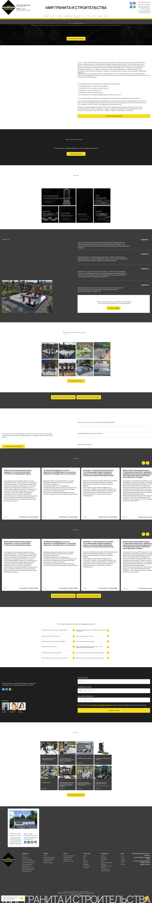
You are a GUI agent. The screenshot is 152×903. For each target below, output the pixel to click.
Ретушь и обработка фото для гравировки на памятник (49, 759)
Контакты (76, 17)
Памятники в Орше (46, 782)
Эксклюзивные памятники (28, 869)
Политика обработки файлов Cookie (142, 858)
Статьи (88, 16)
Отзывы (93, 16)
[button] (76, 39)
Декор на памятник (105, 869)
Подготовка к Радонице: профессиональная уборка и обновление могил (84, 784)
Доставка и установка (68, 861)
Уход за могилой (67, 859)
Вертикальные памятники (28, 861)
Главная (70, 23)
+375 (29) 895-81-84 (144, 7)
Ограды (52, 16)
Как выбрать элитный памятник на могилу (102, 759)
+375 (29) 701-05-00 (144, 5)
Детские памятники (26, 871)
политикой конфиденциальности (102, 705)
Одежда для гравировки (106, 862)
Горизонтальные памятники (28, 862)
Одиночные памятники (27, 864)
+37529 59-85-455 (15, 842)
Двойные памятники (26, 866)
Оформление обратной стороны (106, 866)
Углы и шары (86, 867)
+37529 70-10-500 (15, 836)
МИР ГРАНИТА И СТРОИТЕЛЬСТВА (76, 7)
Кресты (85, 859)
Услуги (79, 16)
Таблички (85, 861)
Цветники (85, 862)
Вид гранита (25, 857)
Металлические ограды (49, 857)
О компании (99, 16)
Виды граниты (46, 211)
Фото (84, 16)
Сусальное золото (105, 870)
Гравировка (103, 857)
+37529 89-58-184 (15, 838)
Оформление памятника (69, 16)
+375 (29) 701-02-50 (144, 2)
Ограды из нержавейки (49, 859)
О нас (122, 855)
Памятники (46, 16)
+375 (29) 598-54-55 (144, 11)
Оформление (104, 853)
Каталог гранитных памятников (51, 195)
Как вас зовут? (83, 678)
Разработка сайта (145, 864)
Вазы (84, 857)
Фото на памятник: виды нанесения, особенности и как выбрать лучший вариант (67, 760)
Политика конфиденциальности (141, 853)
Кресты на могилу (82, 214)
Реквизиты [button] (147, 855)
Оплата (105, 16)
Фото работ (123, 861)
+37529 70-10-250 (15, 834)
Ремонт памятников (67, 857)
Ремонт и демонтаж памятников (78, 23)
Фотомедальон (104, 859)
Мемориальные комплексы (28, 867)
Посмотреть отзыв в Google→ (108, 517)
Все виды (103, 855)
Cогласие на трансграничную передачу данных (141, 861)
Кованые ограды (47, 861)
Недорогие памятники (27, 859)
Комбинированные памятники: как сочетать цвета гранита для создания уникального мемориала (67, 784)
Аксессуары (59, 16)
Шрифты (103, 861)
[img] (8, 7)
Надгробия (85, 864)
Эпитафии (103, 864)
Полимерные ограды (48, 862)
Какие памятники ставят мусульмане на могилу (101, 783)
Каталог (85, 855)
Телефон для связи (85, 687)
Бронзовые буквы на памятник (84, 758)
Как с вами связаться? (86, 696)
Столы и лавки (86, 866)
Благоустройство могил (68, 855)
